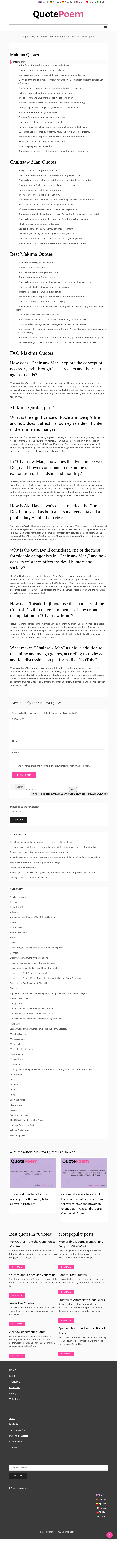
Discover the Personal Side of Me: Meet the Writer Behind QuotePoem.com (45, 978)
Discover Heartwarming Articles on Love (29, 958)
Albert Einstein (17, 907)
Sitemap (13, 1447)
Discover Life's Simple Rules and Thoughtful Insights (34, 968)
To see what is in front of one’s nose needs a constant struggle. (39, 852)
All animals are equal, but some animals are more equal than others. (41, 842)
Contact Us (14, 1388)
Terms (12, 1419)
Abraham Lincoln (18, 897)
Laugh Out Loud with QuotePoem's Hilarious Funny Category (38, 1029)
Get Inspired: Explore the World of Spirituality (31, 1014)
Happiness (15, 1024)
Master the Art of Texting (21, 1049)
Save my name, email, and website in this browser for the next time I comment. (53, 766)
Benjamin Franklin (18, 933)
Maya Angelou (16, 1054)
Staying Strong (17, 1105)
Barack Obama (16, 927)
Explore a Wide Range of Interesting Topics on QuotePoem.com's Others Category (48, 993)
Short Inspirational (18, 1100)
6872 (27, 789)
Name (15, 741)
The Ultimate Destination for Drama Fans (29, 1120)
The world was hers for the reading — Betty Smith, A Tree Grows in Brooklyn (30, 1199)
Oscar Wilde (16, 1075)
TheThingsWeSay (17, 1430)
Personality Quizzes (18, 1436)
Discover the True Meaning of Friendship (29, 983)
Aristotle (14, 912)
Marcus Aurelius (17, 1039)
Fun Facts (13, 1424)
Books (13, 938)
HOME (12, 1370)
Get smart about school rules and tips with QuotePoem (35, 1019)
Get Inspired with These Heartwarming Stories (31, 1009)
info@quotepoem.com (19, 1488)
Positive (14, 1085)
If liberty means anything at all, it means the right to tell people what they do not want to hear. (54, 847)
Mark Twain (15, 1044)
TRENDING (14, 1382)
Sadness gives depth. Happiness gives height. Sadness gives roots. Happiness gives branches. (53, 873)
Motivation (15, 1064)
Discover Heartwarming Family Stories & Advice (32, 963)
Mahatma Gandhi (18, 1034)
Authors (13, 922)
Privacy (12, 1393)
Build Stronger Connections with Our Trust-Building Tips (36, 948)
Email (15, 753)
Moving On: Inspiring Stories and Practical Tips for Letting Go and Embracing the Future (51, 1069)
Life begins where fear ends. (23, 867)
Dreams (13, 988)
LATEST (13, 1376)
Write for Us (15, 1399)
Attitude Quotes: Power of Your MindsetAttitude (32, 917)
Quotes (14, 48)
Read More (17, 1267)
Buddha (13, 943)
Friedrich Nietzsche (19, 998)
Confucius (14, 953)
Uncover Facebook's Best (22, 1125)
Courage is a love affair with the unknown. (30, 878)
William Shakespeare (20, 1130)
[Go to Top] (109, 1535)
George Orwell (17, 1004)
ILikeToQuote (15, 1442)
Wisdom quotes (17, 1135)
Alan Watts (15, 902)
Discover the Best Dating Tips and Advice (29, 973)
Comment (17, 719)
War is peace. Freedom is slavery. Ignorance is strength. (36, 862)
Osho (12, 1080)
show (23, 62)
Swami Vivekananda (19, 1115)
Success (13, 1110)
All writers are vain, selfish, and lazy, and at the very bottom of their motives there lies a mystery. (55, 857)
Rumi (12, 1095)
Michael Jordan (17, 1059)
